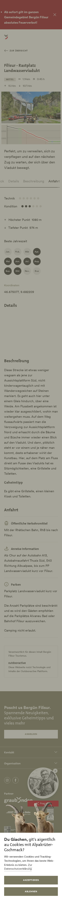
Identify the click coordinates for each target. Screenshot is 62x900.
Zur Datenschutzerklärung (18, 866)
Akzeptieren (31, 880)
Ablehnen (31, 891)
